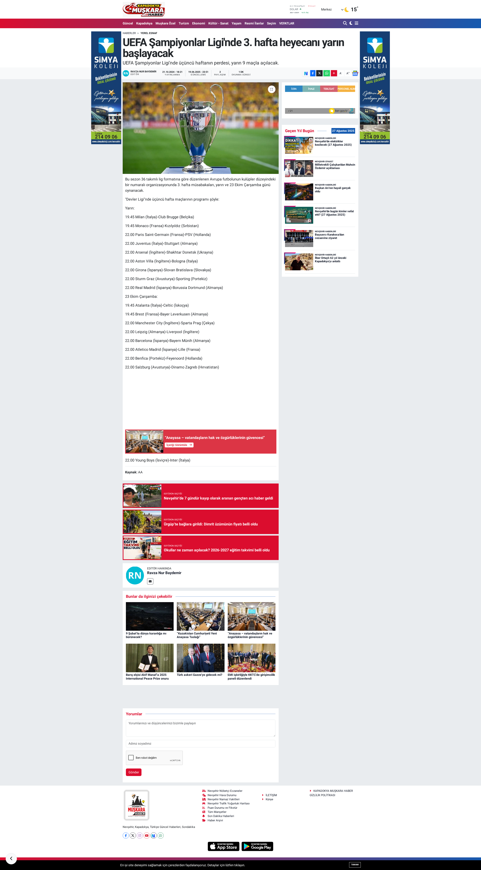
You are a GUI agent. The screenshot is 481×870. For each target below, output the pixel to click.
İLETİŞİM (271, 795)
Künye (269, 799)
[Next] (154, 835)
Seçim (271, 23)
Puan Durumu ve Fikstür (222, 807)
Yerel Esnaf (149, 33)
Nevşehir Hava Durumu (222, 795)
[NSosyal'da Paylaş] (306, 73)
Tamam (355, 864)
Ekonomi (198, 23)
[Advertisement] (200, 399)
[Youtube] (147, 835)
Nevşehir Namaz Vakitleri (224, 799)
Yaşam (236, 23)
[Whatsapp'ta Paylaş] (326, 73)
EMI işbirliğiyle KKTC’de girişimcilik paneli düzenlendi (251, 676)
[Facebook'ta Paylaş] (312, 73)
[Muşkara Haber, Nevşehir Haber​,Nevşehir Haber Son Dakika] (144, 9)
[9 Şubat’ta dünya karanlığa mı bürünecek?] (150, 616)
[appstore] (224, 846)
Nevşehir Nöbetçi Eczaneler (225, 791)
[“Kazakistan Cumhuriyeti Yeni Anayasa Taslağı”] (201, 616)
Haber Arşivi (215, 820)
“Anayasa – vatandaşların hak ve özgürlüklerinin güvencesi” (250, 635)
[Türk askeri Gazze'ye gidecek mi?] (201, 657)
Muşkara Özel (165, 23)
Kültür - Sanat (218, 23)
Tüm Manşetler (217, 812)
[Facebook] (126, 835)
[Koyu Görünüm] (350, 23)
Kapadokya (144, 23)
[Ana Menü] (355, 23)
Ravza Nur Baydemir (164, 573)
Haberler (129, 33)
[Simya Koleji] (106, 87)
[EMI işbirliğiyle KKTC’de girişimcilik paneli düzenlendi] (251, 657)
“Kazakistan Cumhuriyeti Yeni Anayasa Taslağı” (197, 635)
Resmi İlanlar (254, 23)
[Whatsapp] (160, 835)
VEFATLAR (286, 23)
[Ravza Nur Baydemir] (135, 575)
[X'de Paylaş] (319, 73)
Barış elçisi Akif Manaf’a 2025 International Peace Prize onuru (147, 676)
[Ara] (345, 23)
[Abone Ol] (355, 73)
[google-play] (257, 846)
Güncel (128, 23)
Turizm (184, 23)
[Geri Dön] (11, 858)
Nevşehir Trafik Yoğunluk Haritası (229, 803)
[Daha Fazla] (334, 73)
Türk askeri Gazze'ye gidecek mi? (199, 675)
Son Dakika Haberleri (221, 816)
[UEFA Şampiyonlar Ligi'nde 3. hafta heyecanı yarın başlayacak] (201, 128)
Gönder (134, 772)
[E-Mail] (150, 581)
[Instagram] (140, 835)
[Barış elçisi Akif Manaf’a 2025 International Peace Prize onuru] (150, 657)
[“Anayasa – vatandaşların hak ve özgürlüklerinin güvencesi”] (251, 616)
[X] (133, 835)
